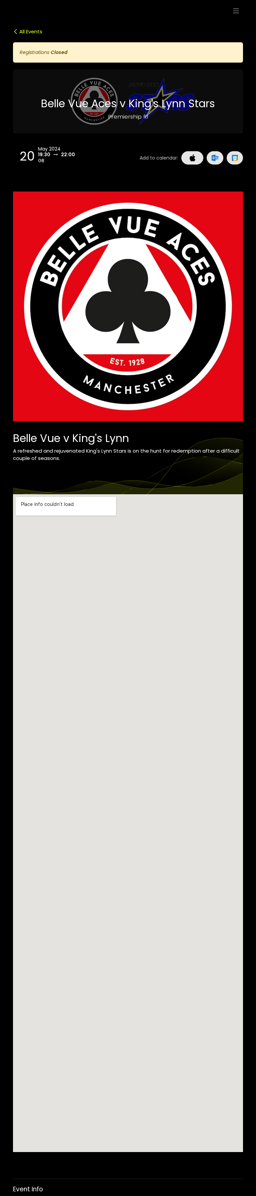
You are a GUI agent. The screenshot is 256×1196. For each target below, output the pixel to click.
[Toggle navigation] (236, 10)
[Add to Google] (235, 158)
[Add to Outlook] (215, 158)
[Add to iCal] (192, 158)
